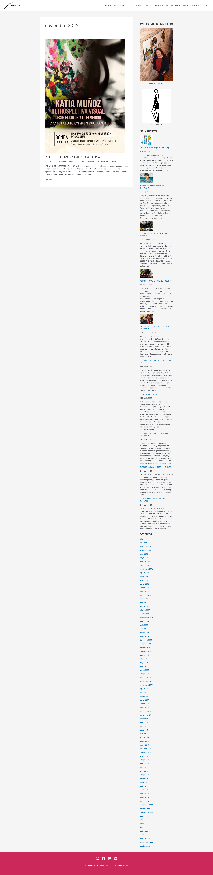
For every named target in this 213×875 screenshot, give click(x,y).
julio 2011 (143, 767)
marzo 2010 (144, 790)
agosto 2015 (144, 655)
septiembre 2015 (146, 651)
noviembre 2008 (146, 842)
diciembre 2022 (146, 543)
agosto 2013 (144, 722)
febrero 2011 (145, 775)
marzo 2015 (144, 670)
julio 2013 (143, 726)
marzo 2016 (144, 633)
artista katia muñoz (52, 161)
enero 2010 (144, 797)
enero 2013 (144, 745)
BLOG (185, 5)
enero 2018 (144, 591)
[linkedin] (115, 858)
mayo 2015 (144, 663)
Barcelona (77, 161)
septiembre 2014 (146, 685)
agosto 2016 (144, 621)
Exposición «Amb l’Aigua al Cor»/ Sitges (155, 148)
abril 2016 (143, 629)
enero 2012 (144, 764)
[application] (126, 5)
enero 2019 (144, 565)
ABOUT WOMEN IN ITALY (149, 394)
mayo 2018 (144, 580)
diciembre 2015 (146, 640)
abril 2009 (144, 831)
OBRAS (122, 5)
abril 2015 (143, 666)
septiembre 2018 (146, 569)
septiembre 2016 (146, 618)
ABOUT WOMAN (161, 5)
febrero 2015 (145, 674)
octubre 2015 (145, 648)
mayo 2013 (144, 730)
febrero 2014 (145, 704)
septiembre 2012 (146, 752)
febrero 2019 (145, 561)
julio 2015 (143, 659)
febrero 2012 (145, 760)
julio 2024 (144, 539)
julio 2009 (144, 820)
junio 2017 (144, 599)
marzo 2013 (144, 737)
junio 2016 (144, 625)
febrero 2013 (145, 741)
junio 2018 (144, 576)
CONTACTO (195, 5)
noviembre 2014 (146, 681)
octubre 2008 (145, 846)
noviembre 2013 (146, 715)
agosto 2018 (144, 573)
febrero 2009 (145, 838)
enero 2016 (144, 636)
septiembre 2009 (146, 812)
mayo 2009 (144, 827)
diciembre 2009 (146, 801)
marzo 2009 (144, 835)
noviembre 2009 (146, 805)
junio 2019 (144, 554)
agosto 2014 (144, 689)
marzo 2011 (144, 771)
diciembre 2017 (146, 595)
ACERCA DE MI (110, 5)
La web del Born (123, 865)
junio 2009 (144, 824)
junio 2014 (144, 696)
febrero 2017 (145, 610)
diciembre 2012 (146, 749)
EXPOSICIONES (137, 5)
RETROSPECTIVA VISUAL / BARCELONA (72, 157)
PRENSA (174, 5)
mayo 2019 (144, 558)
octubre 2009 (145, 809)
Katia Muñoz (104, 161)
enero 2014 (144, 707)
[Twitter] (109, 858)
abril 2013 (144, 734)
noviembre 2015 (146, 644)
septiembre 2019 (146, 550)
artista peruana (67, 161)
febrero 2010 (145, 794)
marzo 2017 (144, 606)
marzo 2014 (144, 700)
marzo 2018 (144, 584)
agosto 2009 (145, 816)
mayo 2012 (144, 756)
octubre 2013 (145, 719)
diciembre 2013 (146, 711)
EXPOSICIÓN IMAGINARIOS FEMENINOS (155, 467)
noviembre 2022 (146, 546)
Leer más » (49, 179)
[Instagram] (97, 858)
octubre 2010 (145, 779)
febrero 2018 (145, 588)
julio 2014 (143, 692)
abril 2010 (143, 786)
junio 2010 (144, 782)
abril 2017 (143, 603)
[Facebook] (103, 858)
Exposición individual (90, 161)
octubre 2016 (145, 614)
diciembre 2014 (146, 677)
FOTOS (149, 5)
